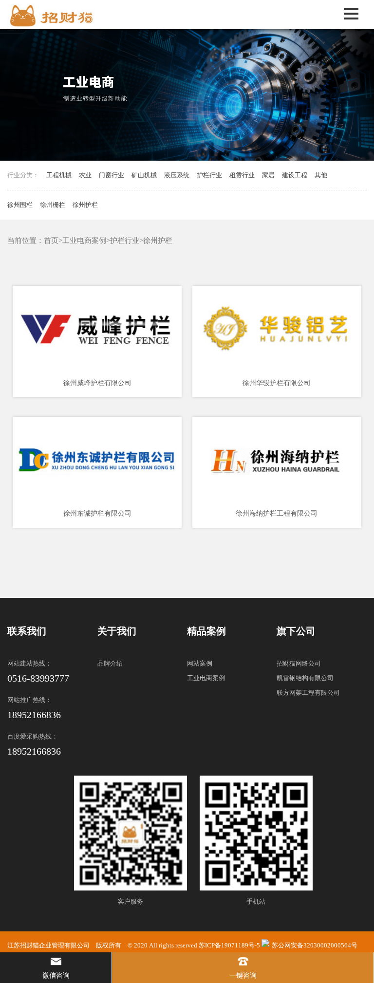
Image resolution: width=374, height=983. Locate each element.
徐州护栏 (85, 204)
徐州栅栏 (52, 204)
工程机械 (59, 175)
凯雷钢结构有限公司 (305, 678)
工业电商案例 (84, 240)
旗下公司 (296, 631)
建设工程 (294, 175)
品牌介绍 (110, 663)
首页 (51, 240)
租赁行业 (242, 175)
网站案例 (199, 663)
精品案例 (206, 631)
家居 (268, 175)
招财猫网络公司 (299, 663)
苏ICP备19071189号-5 (229, 945)
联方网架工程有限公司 (308, 692)
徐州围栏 (20, 204)
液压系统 (176, 175)
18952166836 (34, 714)
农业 (85, 175)
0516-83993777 (38, 678)
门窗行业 (111, 175)
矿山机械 (144, 175)
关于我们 (116, 631)
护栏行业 (209, 175)
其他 (321, 175)
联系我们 (26, 631)
